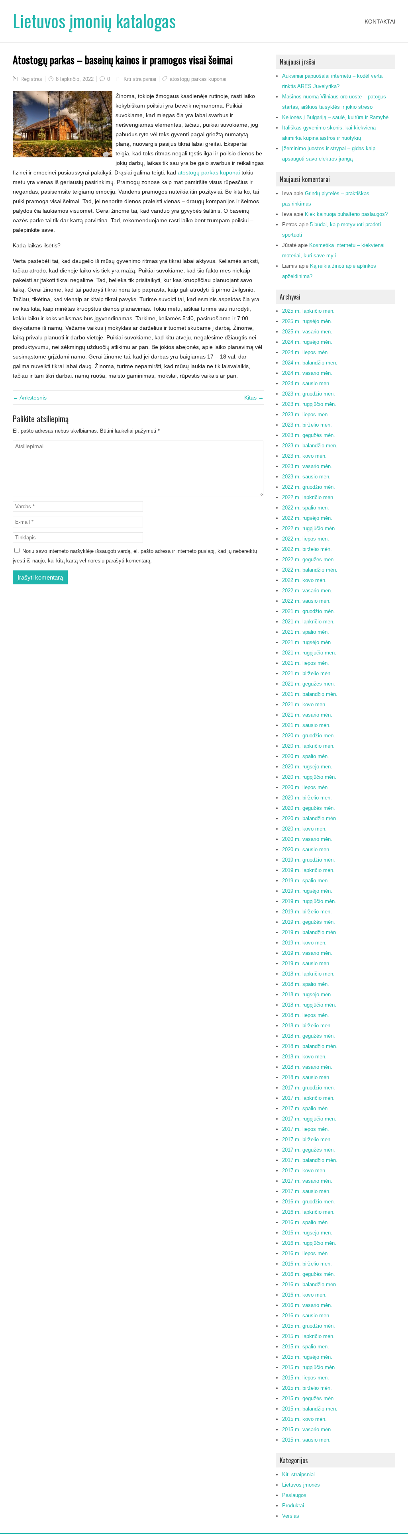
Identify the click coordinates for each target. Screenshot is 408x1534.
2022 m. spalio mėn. (305, 508)
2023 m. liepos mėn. (305, 414)
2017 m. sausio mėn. (306, 1191)
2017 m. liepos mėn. (305, 1129)
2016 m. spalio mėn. (305, 1222)
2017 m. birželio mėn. (307, 1139)
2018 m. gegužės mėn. (308, 1036)
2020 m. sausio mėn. (306, 849)
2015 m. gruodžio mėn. (308, 1326)
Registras (31, 79)
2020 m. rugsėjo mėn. (307, 767)
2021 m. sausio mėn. (306, 725)
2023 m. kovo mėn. (304, 456)
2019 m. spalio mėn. (305, 881)
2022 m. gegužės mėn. (308, 559)
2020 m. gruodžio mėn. (308, 736)
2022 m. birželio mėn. (307, 549)
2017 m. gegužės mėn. (308, 1150)
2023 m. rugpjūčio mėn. (309, 404)
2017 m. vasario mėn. (307, 1181)
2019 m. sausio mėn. (306, 963)
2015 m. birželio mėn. (307, 1388)
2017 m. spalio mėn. (305, 1108)
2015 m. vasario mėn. (307, 1429)
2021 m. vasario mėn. (307, 715)
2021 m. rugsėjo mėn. (307, 642)
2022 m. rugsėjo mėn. (307, 518)
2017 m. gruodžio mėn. (308, 1088)
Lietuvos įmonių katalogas (94, 20)
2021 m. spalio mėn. (305, 632)
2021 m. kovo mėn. (304, 704)
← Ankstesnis (30, 397)
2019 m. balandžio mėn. (309, 932)
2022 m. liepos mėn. (305, 539)
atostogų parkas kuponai (198, 79)
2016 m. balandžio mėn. (309, 1284)
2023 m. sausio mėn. (306, 477)
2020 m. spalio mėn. (305, 756)
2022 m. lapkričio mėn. (308, 497)
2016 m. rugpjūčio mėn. (309, 1243)
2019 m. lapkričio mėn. (308, 870)
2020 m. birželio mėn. (307, 798)
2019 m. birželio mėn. (307, 912)
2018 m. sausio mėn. (306, 1077)
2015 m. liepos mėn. (305, 1378)
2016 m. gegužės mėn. (308, 1274)
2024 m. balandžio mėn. (309, 363)
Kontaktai (380, 21)
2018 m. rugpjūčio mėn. (309, 1005)
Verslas (290, 1516)
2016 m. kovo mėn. (304, 1295)
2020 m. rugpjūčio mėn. (309, 777)
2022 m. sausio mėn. (306, 601)
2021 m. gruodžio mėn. (308, 611)
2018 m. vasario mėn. (307, 1067)
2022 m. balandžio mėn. (309, 570)
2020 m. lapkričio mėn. (308, 746)
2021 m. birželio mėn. (307, 673)
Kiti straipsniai (140, 79)
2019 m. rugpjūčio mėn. (309, 901)
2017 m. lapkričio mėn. (308, 1098)
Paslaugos (294, 1495)
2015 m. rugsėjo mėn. (307, 1357)
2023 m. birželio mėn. (307, 425)
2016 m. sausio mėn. (306, 1315)
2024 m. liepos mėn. (305, 352)
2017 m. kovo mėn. (304, 1171)
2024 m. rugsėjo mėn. (307, 342)
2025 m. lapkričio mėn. (308, 311)
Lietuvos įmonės (301, 1485)
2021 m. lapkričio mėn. (308, 622)
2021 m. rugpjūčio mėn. (309, 653)
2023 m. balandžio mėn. (309, 446)
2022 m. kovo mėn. (304, 580)
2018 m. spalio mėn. (305, 984)
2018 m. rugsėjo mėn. (307, 994)
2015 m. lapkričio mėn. (308, 1336)
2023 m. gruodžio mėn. (308, 394)
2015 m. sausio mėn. (306, 1440)
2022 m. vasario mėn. (307, 591)
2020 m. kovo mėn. (304, 829)
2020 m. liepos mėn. (305, 787)
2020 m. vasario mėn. (307, 839)
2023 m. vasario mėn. (307, 466)
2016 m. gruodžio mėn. (308, 1202)
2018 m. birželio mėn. (307, 1026)
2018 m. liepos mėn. (305, 1015)
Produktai (293, 1506)
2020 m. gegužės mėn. (308, 808)
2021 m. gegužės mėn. (308, 684)
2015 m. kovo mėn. (304, 1419)
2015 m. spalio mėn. (305, 1347)
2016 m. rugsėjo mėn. (307, 1233)
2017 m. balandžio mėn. (309, 1160)
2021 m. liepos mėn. (305, 663)
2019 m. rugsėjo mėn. (307, 891)
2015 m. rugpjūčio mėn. (309, 1367)
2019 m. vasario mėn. (307, 953)
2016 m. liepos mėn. (305, 1253)
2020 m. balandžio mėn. (309, 818)
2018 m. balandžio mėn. (309, 1046)
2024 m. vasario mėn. (307, 373)
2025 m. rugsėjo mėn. (307, 321)
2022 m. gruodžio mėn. (308, 487)
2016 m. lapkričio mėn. (308, 1212)
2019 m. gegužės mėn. (308, 922)
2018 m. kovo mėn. (304, 1057)
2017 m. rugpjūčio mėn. (309, 1119)
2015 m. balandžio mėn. (309, 1409)
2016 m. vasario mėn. (307, 1305)
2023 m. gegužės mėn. (308, 435)
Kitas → (254, 397)
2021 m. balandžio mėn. (309, 694)
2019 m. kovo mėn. (304, 943)
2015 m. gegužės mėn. (308, 1398)
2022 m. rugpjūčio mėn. (309, 528)
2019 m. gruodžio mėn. (308, 860)
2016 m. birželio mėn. (307, 1264)
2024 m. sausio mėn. (306, 383)
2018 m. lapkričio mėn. (308, 974)
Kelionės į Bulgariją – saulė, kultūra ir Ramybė (335, 117)
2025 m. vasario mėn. (307, 332)
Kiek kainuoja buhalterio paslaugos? (346, 214)
